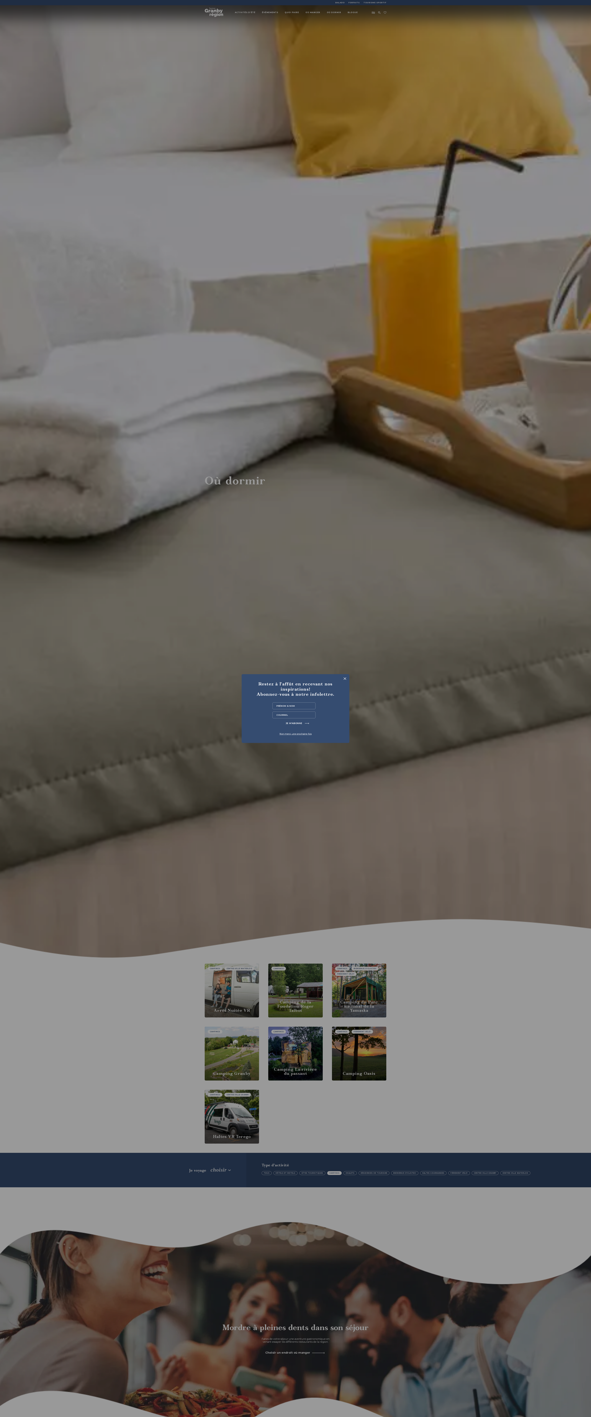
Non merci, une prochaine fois (295, 733)
